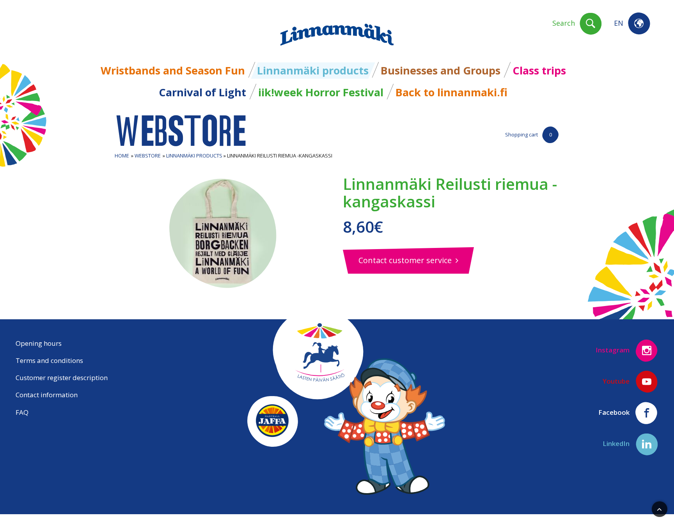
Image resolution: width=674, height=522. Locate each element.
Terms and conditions (49, 360)
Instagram (613, 349)
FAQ (22, 412)
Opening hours (39, 343)
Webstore (148, 155)
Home (122, 155)
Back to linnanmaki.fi (451, 92)
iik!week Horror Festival (320, 92)
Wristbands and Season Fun (173, 70)
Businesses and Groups (440, 70)
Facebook (614, 411)
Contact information (47, 394)
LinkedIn (617, 443)
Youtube (617, 380)
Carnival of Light (202, 92)
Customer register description (62, 377)
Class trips (539, 70)
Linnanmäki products (313, 70)
